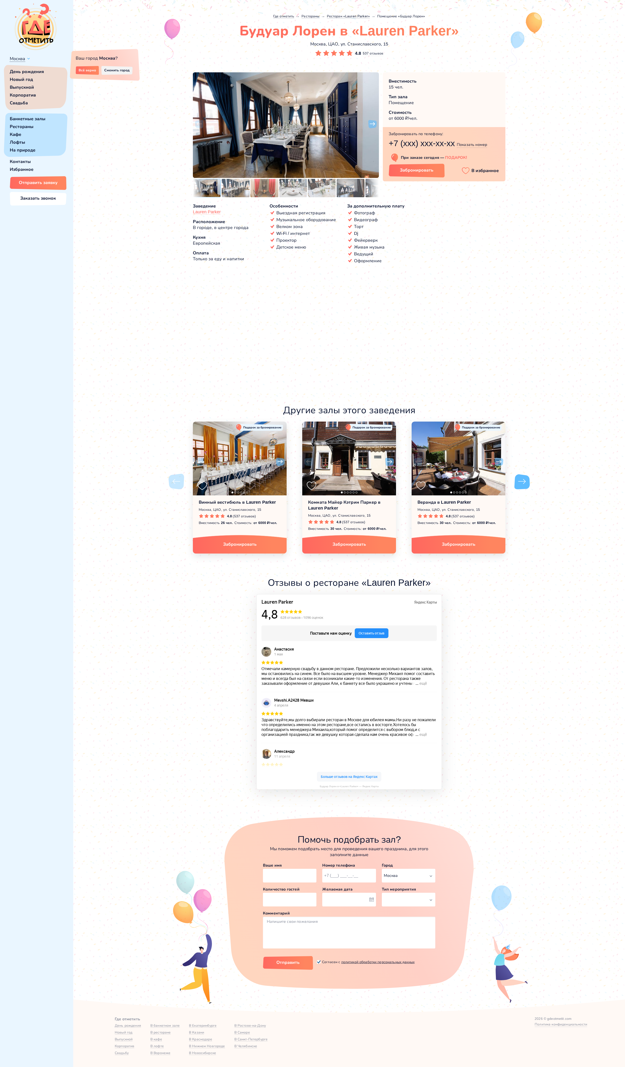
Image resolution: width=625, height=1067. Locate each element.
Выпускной (22, 87)
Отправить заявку (38, 182)
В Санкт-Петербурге (251, 1039)
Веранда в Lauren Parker (444, 502)
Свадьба (19, 102)
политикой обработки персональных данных (378, 962)
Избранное (21, 169)
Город (387, 865)
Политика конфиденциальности (561, 1024)
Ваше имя (272, 865)
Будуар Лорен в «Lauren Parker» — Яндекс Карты (349, 786)
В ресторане (160, 1032)
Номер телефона (338, 865)
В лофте (157, 1046)
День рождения (27, 71)
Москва (17, 58)
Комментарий (276, 913)
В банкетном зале (165, 1025)
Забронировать (416, 170)
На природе (22, 150)
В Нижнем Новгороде (207, 1046)
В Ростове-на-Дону (250, 1025)
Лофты (17, 142)
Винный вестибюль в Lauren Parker (237, 502)
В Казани (196, 1032)
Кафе (15, 134)
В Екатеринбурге (203, 1025)
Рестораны (21, 126)
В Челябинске (245, 1046)
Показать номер (472, 144)
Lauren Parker (207, 211)
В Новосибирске (202, 1053)
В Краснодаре (200, 1039)
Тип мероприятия (399, 889)
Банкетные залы (27, 118)
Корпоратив (23, 95)
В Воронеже (160, 1053)
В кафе (156, 1039)
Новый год (21, 79)
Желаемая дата (337, 889)
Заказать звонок (38, 198)
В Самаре (242, 1032)
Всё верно (87, 70)
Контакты (20, 161)
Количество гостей (281, 889)
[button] (199, 124)
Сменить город (117, 70)
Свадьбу (122, 1053)
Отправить (288, 962)
